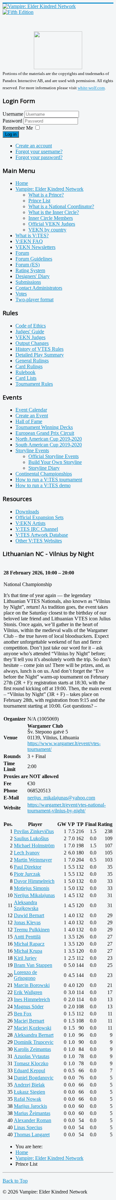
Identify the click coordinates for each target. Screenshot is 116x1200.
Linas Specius (28, 1127)
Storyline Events (32, 450)
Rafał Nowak (27, 1099)
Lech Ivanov (27, 852)
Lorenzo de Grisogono (25, 975)
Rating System (30, 270)
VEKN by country (47, 229)
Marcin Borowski (32, 985)
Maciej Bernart (29, 1020)
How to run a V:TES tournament (48, 479)
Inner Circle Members (50, 218)
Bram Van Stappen (33, 965)
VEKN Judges (30, 337)
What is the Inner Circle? (53, 212)
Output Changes (32, 343)
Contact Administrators (38, 288)
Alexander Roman (32, 1120)
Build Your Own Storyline (55, 462)
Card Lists (25, 378)
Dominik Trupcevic (33, 1042)
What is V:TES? (32, 235)
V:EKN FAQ (29, 241)
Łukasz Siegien (29, 1092)
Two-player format (34, 299)
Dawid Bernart (29, 915)
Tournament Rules (34, 384)
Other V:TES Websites (38, 540)
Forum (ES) (27, 264)
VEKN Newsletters (35, 247)
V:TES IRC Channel (36, 529)
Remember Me (18, 128)
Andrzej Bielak (29, 1085)
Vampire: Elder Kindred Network (49, 189)
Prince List (39, 200)
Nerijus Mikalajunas (34, 895)
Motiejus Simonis (31, 888)
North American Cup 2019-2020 (48, 439)
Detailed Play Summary (39, 355)
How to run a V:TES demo (43, 485)
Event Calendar (31, 409)
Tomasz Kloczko (31, 1063)
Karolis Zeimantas (32, 1049)
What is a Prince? (46, 195)
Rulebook (25, 372)
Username (13, 114)
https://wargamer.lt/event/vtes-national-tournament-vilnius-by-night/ (66, 807)
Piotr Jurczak (27, 874)
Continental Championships (43, 474)
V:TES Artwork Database (41, 535)
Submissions (28, 282)
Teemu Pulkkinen (32, 929)
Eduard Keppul (29, 1070)
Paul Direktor (27, 867)
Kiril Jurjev (25, 958)
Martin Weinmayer (33, 859)
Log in (10, 134)
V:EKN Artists (30, 523)
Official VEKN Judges (51, 224)
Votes (21, 293)
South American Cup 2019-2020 (48, 444)
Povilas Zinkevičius (34, 831)
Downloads (27, 511)
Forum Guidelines (33, 259)
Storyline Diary (44, 468)
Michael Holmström (34, 845)
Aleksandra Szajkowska (26, 905)
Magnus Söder (29, 1006)
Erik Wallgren (28, 992)
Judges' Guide (29, 331)
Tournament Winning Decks (44, 427)
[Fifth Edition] (18, 12)
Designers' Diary (32, 276)
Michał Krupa (28, 951)
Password (13, 120)
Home (21, 183)
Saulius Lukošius (31, 838)
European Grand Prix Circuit (44, 433)
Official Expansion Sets (39, 517)
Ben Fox (23, 1013)
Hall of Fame (28, 421)
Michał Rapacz (29, 944)
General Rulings (32, 360)
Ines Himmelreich (32, 999)
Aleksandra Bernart (33, 1035)
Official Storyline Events (53, 456)
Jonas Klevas (27, 922)
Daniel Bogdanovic (33, 1077)
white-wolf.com (91, 88)
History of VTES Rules (39, 349)
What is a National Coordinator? (61, 206)
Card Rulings (29, 366)
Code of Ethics (30, 325)
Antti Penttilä (27, 936)
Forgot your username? (39, 151)
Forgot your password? (39, 157)
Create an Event (31, 415)
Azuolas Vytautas (31, 1056)
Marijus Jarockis (30, 1106)
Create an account (33, 145)
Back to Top (15, 1181)
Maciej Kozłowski (32, 1028)
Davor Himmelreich (34, 881)
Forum (22, 253)
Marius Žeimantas (32, 1113)
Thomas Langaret (32, 1134)
